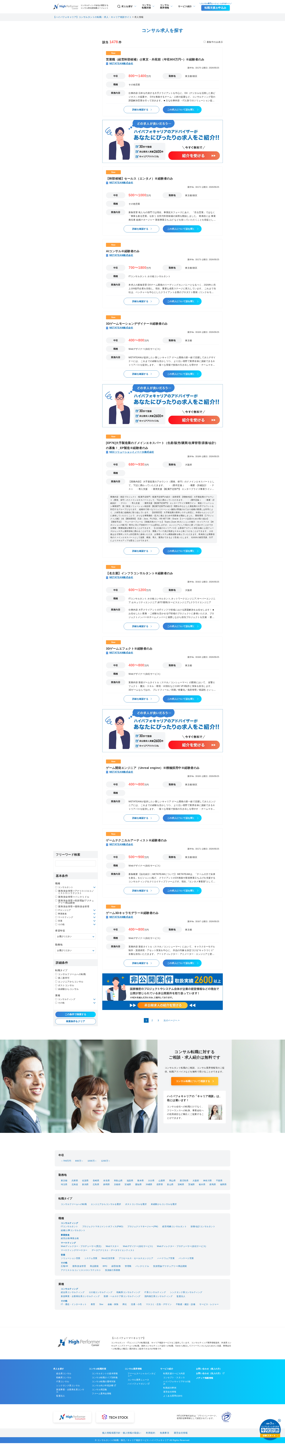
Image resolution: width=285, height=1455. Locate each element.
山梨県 (162, 1180)
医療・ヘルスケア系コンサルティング (122, 1296)
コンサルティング (66, 999)
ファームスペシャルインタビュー (142, 1374)
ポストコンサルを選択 (136, 1204)
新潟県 (85, 1184)
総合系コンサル (63, 1373)
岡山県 (172, 1180)
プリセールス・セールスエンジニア (136, 1258)
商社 (124, 1304)
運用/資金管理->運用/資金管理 (73, 906)
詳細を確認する (140, 109)
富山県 (170, 1184)
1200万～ (105, 1161)
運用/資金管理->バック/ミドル (73, 897)
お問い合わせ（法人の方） (209, 1373)
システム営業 (90, 1258)
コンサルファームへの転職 (72, 974)
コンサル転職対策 (97, 1369)
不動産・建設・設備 (185, 1304)
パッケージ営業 (186, 1258)
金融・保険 (113, 1304)
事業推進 (62, 914)
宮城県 (128, 1184)
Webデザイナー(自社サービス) (138, 1246)
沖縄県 (149, 1184)
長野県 (159, 1184)
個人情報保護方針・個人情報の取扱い (121, 1433)
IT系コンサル (62, 1381)
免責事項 (164, 1433)
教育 (93, 1304)
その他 (61, 924)
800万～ (79, 1161)
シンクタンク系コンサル (68, 1385)
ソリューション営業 (70, 1258)
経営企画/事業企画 (70, 1238)
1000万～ (92, 1161)
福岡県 (223, 1184)
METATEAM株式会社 (121, 63)
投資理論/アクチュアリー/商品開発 (170, 1266)
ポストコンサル (66, 985)
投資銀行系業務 (112, 1270)
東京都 (64, 1180)
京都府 (117, 1184)
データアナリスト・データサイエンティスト (113, 1250)
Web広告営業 (108, 1258)
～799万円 (66, 1161)
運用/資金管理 (79, 1266)
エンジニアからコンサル (70, 981)
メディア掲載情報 (204, 1378)
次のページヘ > (171, 1020)
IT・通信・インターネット (74, 1304)
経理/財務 (116, 1266)
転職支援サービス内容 (174, 1373)
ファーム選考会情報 (101, 1393)
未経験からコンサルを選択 (164, 1204)
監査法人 (181, 1296)
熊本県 (140, 1180)
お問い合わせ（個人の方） (209, 1369)
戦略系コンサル (63, 1377)
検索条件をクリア (75, 1021)
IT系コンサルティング (155, 1292)
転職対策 (146, 6)
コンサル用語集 (99, 1389)
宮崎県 (181, 1184)
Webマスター (112, 1246)
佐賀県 (85, 1180)
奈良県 (106, 1180)
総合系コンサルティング (73, 1292)
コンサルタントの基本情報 (105, 1373)
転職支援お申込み (216, 7)
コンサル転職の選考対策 (104, 1381)
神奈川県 (207, 1180)
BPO (105, 1266)
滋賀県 (130, 1180)
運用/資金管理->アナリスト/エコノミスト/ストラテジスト (76, 892)
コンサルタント (65, 887)
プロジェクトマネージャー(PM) (142, 1226)
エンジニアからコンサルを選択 (106, 1204)
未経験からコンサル (68, 989)
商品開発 (94, 1266)
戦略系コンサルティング (128, 1292)
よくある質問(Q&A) (172, 1396)
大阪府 (196, 1180)
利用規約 (150, 1433)
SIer (101, 1304)
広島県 (96, 1184)
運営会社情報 (169, 1392)
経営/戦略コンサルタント (174, 1226)
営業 (60, 921)
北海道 (75, 1184)
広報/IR (64, 1266)
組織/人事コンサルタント (73, 1230)
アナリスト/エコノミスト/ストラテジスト (81, 1270)
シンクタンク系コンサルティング (186, 1292)
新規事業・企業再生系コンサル (70, 1390)
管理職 (128, 1266)
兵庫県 (75, 1180)
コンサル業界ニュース (138, 1380)
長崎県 (96, 1180)
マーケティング (65, 917)
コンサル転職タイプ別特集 (105, 1377)
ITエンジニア (64, 910)
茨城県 (191, 1184)
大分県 (151, 1180)
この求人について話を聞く (181, 109)
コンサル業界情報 (133, 1369)
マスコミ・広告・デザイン (159, 1304)
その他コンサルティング (101, 1292)
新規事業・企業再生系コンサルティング (80, 1296)
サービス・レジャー (209, 1304)
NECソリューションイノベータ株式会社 (131, 452)
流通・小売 (136, 1304)
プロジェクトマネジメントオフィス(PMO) (102, 1226)
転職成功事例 (169, 1388)
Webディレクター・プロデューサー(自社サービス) (181, 1246)
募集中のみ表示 (215, 42)
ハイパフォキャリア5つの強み (176, 1382)
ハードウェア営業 (166, 1258)
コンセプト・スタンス (174, 1377)
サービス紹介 (185, 6)
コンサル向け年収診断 (102, 1385)
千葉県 (219, 1180)
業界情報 (164, 6)
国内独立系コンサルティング (159, 1296)
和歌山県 (118, 1180)
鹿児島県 (184, 1180)
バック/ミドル (142, 1266)
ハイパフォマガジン (137, 1384)
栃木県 (202, 1184)
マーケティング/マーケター (74, 1250)
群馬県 (212, 1184)
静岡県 (106, 1184)
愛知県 (138, 1184)
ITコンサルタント (69, 1226)
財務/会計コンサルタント (203, 1226)
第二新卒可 (64, 978)
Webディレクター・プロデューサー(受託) (81, 1246)
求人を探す (127, 6)
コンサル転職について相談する (193, 1081)
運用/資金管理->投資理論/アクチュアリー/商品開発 (76, 901)
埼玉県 (64, 1184)
